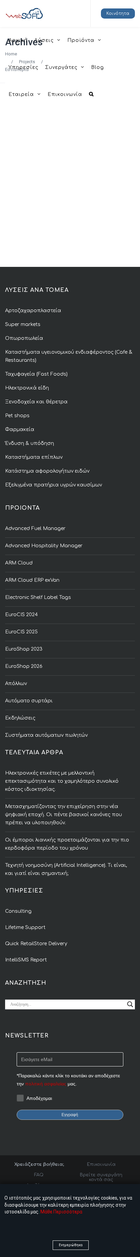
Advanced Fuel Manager (35, 528)
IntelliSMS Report (26, 959)
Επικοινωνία (101, 1164)
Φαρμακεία (19, 429)
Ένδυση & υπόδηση (29, 443)
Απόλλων (16, 683)
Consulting (18, 911)
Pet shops (17, 415)
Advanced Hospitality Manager (44, 545)
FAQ (38, 1175)
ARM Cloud (19, 562)
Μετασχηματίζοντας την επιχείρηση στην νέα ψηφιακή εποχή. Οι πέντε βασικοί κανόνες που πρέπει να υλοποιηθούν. (63, 814)
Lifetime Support (25, 927)
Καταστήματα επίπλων (34, 457)
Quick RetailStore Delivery (36, 943)
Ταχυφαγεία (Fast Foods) (36, 374)
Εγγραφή (70, 1114)
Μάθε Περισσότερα (61, 1211)
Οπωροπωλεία (24, 338)
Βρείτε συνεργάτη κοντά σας (101, 1177)
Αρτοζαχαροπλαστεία (33, 310)
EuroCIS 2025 (21, 631)
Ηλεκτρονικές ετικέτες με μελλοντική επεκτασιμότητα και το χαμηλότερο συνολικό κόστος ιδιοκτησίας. (62, 781)
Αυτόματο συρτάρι (29, 700)
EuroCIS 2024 (21, 614)
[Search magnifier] (130, 1004)
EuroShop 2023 (23, 649)
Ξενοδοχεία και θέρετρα (36, 401)
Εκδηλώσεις (20, 718)
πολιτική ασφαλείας (45, 1083)
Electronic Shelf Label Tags (38, 597)
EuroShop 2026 (23, 666)
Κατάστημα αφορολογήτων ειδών (47, 471)
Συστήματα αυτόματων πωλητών (46, 735)
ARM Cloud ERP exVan (32, 580)
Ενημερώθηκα (71, 1245)
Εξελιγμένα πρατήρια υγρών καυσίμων (53, 484)
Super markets (22, 324)
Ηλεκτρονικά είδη (27, 388)
